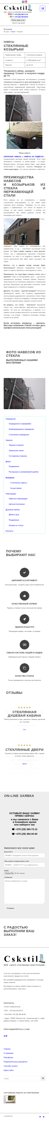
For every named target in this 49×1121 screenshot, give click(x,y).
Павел (24, 729)
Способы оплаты (11, 1066)
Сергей (24, 781)
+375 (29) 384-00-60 (21, 17)
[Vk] (40, 1117)
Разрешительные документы (15, 1062)
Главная (12, 31)
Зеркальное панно (16, 450)
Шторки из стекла (16, 525)
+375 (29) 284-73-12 (21, 14)
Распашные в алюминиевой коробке (24, 472)
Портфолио (8, 1057)
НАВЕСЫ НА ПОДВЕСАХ (34, 156)
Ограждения (11, 419)
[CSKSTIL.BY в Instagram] (6, 1036)
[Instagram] (43, 1117)
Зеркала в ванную (16, 445)
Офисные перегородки (18, 499)
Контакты (9, 531)
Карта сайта (9, 1070)
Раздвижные (14, 466)
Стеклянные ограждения (19, 435)
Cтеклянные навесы (18, 483)
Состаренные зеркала (18, 456)
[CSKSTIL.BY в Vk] (5, 1036)
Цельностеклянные (17, 504)
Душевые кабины (13, 510)
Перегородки (11, 494)
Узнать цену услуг (18, 20)
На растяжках (16, 488)
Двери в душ (14, 514)
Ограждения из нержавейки (20, 424)
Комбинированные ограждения (21, 429)
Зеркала (9, 440)
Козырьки (8, 29)
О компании (8, 1053)
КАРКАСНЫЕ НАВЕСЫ (12, 156)
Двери (8, 461)
